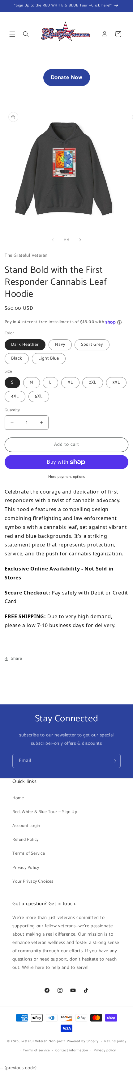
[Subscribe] (113, 761)
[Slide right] (80, 240)
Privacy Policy (25, 867)
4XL (15, 396)
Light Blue (48, 358)
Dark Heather (25, 344)
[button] (12, 34)
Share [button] (16, 658)
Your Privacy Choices (33, 881)
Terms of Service (28, 853)
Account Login (26, 825)
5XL (39, 396)
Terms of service (36, 1050)
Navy (60, 344)
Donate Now (67, 77)
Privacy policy (105, 1050)
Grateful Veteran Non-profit (43, 1041)
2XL (93, 382)
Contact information (71, 1050)
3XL (116, 382)
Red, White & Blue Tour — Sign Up (44, 812)
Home (18, 798)
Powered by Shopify (83, 1041)
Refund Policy (25, 839)
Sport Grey (92, 344)
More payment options (66, 477)
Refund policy (115, 1041)
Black (16, 358)
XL (70, 382)
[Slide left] (53, 240)
